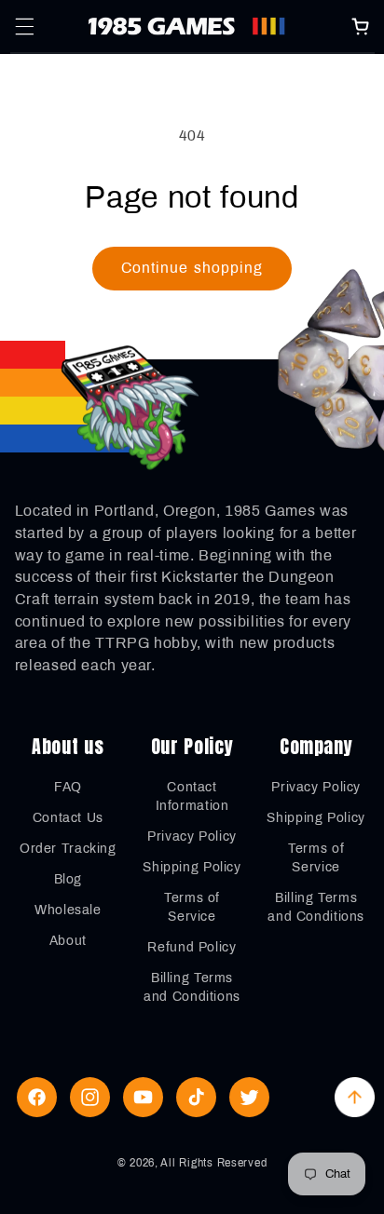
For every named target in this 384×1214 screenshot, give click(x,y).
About (68, 941)
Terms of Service (192, 907)
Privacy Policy (192, 836)
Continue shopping (192, 268)
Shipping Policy (191, 867)
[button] (24, 26)
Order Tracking (68, 849)
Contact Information (192, 796)
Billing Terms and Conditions (192, 987)
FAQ (68, 787)
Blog (68, 879)
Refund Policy (191, 947)
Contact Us (68, 818)
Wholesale (68, 910)
